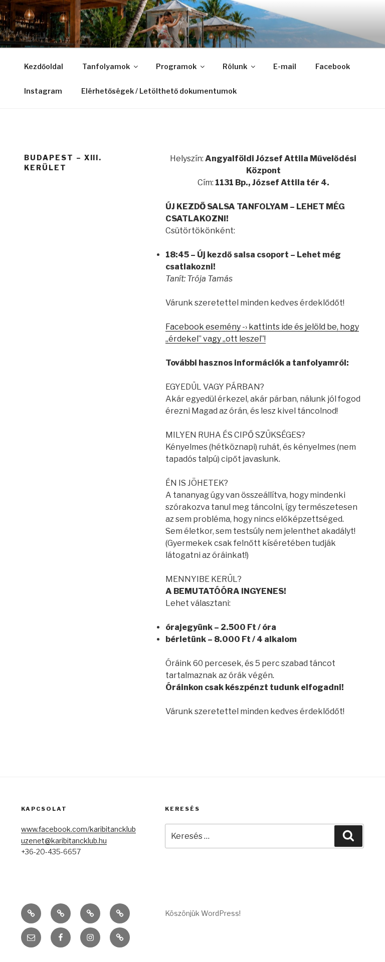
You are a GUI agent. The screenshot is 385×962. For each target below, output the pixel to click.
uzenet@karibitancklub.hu (64, 840)
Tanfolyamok (106, 66)
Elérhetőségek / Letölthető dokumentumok (159, 91)
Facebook (332, 66)
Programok (176, 66)
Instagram (43, 91)
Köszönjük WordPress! (203, 913)
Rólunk (235, 66)
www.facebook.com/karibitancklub (78, 829)
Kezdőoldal (43, 66)
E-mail (284, 66)
